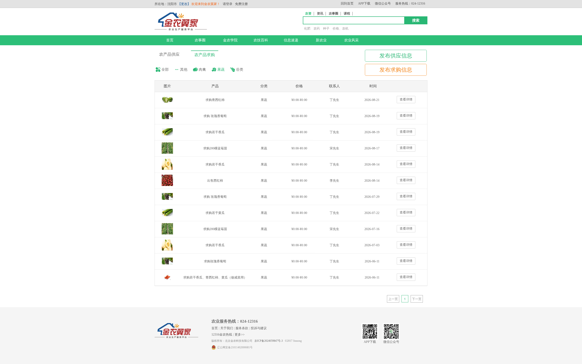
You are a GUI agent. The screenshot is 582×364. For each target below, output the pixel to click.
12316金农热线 (221, 334)
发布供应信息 (395, 56)
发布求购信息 (395, 70)
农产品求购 (204, 55)
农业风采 (351, 40)
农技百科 (260, 40)
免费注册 (241, 4)
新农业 (321, 40)
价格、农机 (341, 28)
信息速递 (291, 40)
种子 (326, 28)
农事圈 (333, 13)
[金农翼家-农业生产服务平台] (181, 29)
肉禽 (202, 69)
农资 (308, 13)
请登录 (227, 4)
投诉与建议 (259, 328)
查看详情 (406, 99)
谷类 (239, 69)
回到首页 (347, 3)
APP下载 (364, 3)
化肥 (307, 28)
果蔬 (221, 69)
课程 (347, 13)
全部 (165, 69)
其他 (183, 69)
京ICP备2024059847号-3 (268, 340)
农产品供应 (169, 54)
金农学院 (230, 40)
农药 (317, 28)
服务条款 (242, 328)
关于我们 (226, 328)
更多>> (240, 334)
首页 (169, 40)
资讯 (320, 13)
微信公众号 (383, 3)
